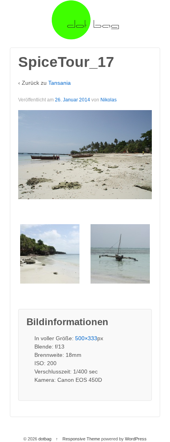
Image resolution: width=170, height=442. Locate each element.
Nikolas (108, 100)
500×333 (86, 338)
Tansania (59, 83)
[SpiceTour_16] (49, 253)
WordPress (136, 438)
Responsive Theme (81, 438)
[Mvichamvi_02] (120, 253)
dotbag (45, 438)
